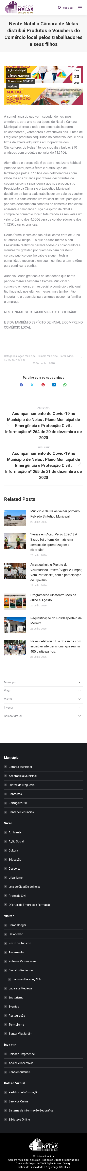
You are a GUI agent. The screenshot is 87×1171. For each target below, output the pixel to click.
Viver (7, 690)
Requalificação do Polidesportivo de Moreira (56, 620)
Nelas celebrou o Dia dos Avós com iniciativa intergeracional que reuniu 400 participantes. (55, 646)
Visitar (8, 699)
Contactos (15, 794)
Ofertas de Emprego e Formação (30, 904)
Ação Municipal (16, 70)
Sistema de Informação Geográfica (31, 1110)
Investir (8, 707)
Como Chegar (17, 925)
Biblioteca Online (19, 1119)
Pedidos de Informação (23, 1092)
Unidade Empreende (22, 1054)
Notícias (12, 86)
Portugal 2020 (18, 803)
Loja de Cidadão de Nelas (24, 886)
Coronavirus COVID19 (20, 81)
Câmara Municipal (18, 75)
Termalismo (16, 1024)
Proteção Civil (17, 895)
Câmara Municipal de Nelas (24, 1159)
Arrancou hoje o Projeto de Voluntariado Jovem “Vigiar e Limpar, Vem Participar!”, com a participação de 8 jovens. (56, 572)
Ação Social (16, 841)
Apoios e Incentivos (21, 1063)
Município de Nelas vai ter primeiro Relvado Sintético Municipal (55, 513)
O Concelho (16, 934)
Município (10, 682)
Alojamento (16, 952)
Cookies (65, 1167)
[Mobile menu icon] (80, 7)
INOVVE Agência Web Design (54, 1163)
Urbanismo (16, 877)
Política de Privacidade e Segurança (37, 1167)
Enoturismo (16, 997)
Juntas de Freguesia (22, 785)
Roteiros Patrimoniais (22, 961)
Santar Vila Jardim (20, 1033)
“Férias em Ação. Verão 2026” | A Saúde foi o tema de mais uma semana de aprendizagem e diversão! (53, 542)
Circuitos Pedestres (21, 970)
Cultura (13, 850)
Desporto (14, 868)
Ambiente (15, 832)
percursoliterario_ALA (27, 979)
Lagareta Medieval (20, 988)
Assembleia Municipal (23, 776)
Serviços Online (18, 1101)
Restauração (17, 1015)
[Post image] (15, 518)
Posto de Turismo (20, 943)
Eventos (14, 1006)
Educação (15, 859)
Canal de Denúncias (21, 812)
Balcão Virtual (13, 716)
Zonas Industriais (20, 1072)
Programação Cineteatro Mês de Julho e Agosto (53, 597)
